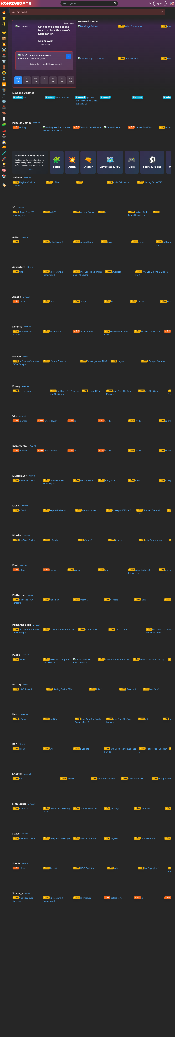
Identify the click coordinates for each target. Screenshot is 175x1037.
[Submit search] (115, 3)
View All (36, 122)
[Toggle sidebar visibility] (8, 10)
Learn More (69, 23)
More (30, 169)
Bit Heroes (50, 64)
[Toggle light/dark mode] (150, 3)
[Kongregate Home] (15, 3)
